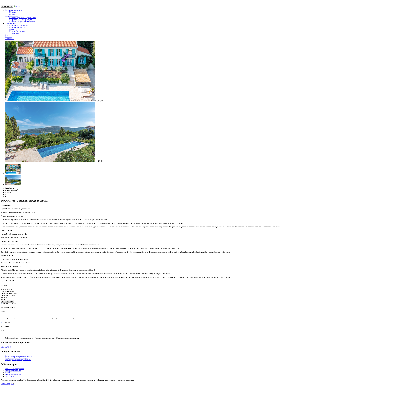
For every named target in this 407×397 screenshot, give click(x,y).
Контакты (8, 37)
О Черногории (10, 23)
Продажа (12, 12)
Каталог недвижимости (13, 10)
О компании (9, 39)
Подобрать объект (7, 301)
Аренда (12, 14)
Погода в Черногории (17, 31)
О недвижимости (11, 16)
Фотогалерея (14, 33)
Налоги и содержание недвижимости (22, 18)
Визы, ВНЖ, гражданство (18, 25)
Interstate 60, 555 (6, 347)
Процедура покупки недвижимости (22, 21)
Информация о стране (17, 27)
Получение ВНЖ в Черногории (20, 20)
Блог (6, 35)
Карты (11, 29)
